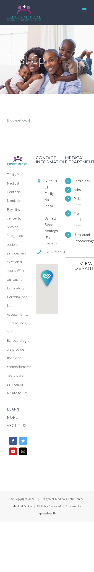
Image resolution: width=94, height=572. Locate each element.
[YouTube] (13, 451)
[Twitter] (23, 441)
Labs (77, 189)
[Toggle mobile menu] (84, 9)
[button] (47, 279)
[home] (18, 160)
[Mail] (23, 451)
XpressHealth (47, 513)
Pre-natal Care (77, 219)
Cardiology (80, 181)
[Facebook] (13, 441)
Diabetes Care (80, 201)
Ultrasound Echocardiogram (80, 237)
